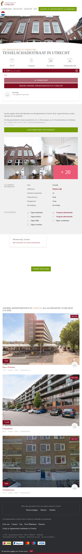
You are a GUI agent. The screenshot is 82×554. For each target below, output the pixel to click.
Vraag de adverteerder (64, 212)
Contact (15, 524)
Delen (74, 316)
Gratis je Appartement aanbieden (57, 9)
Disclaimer (22, 537)
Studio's (52, 510)
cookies (12, 551)
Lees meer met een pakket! (41, 130)
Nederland (40, 535)
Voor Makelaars (30, 524)
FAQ (35, 9)
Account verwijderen (48, 537)
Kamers (44, 510)
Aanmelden (6, 9)
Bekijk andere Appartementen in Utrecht (41, 86)
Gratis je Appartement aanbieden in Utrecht (19, 528)
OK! (31, 551)
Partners (41, 524)
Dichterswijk (57, 189)
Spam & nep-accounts (33, 537)
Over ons (6, 524)
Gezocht (28, 9)
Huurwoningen (32, 510)
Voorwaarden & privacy (10, 537)
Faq (20, 524)
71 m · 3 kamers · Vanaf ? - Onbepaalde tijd (16, 493)
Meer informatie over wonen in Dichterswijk (26, 242)
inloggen (17, 9)
